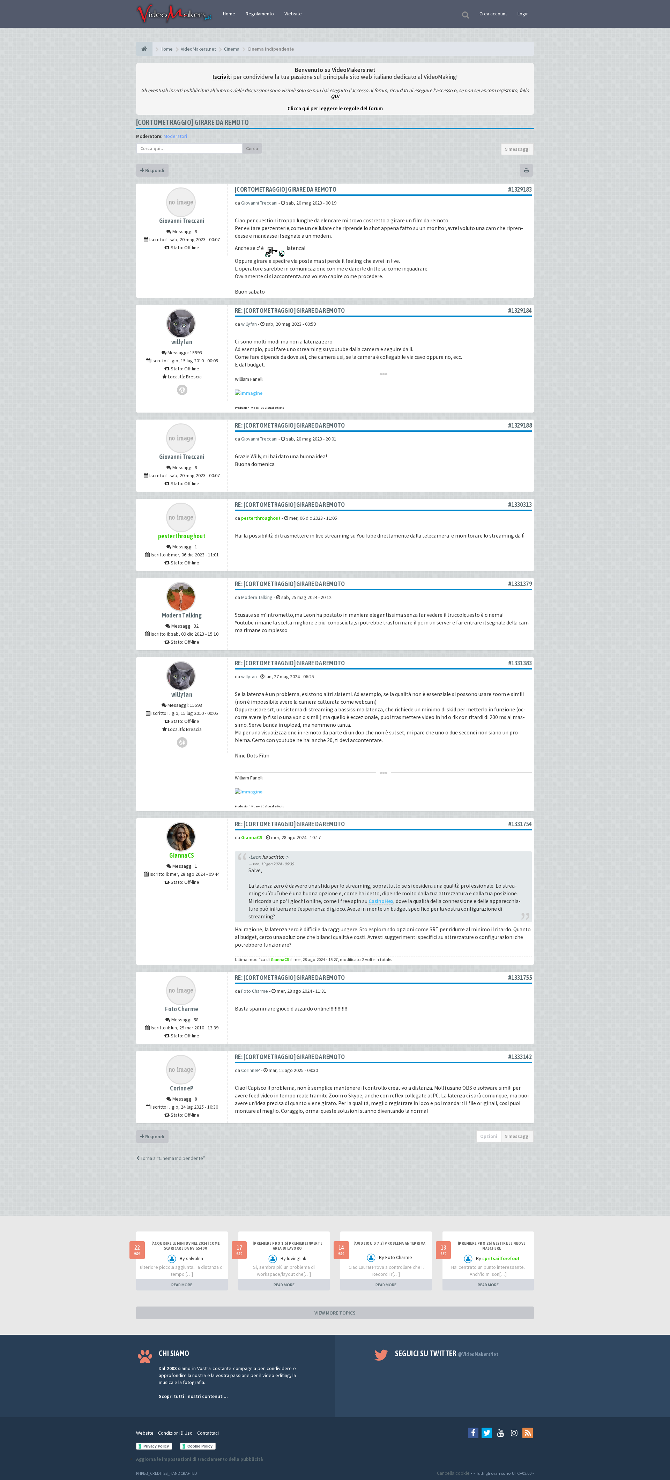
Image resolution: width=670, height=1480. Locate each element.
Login (523, 13)
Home (229, 13)
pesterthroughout (182, 536)
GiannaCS (181, 855)
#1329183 (520, 189)
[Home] (144, 49)
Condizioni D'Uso (175, 1433)
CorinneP (181, 1088)
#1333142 (520, 1056)
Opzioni (488, 1136)
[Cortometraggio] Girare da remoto (192, 122)
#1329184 (520, 310)
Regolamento (260, 13)
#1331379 (520, 583)
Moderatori (175, 136)
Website (293, 13)
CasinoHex (380, 901)
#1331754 (520, 824)
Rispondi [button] (154, 170)
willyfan (181, 342)
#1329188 (520, 425)
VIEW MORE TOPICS (335, 1313)
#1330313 (520, 504)
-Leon (254, 856)
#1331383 (520, 663)
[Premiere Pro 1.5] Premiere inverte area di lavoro (287, 1246)
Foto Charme (181, 1009)
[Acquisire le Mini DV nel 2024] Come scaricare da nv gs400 (185, 1246)
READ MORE (181, 1284)
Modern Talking (182, 615)
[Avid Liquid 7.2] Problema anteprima (389, 1243)
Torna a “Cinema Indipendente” (172, 1158)
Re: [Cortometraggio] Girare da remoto (290, 310)
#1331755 (520, 977)
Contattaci (208, 1433)
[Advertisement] (335, 1195)
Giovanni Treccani (181, 220)
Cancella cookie (453, 1473)
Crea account (493, 13)
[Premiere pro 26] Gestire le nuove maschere (492, 1246)
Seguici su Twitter (447, 1353)
